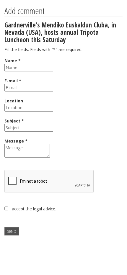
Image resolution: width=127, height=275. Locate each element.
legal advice (44, 209)
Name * (12, 60)
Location (13, 101)
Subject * (14, 121)
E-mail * (12, 81)
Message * (15, 141)
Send (11, 231)
